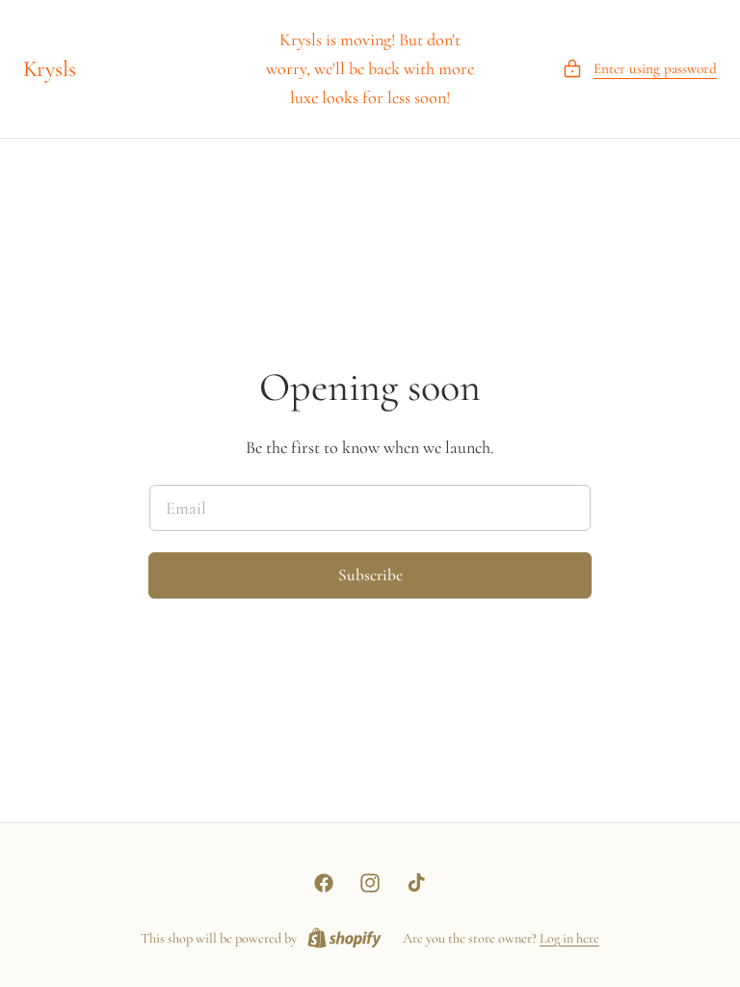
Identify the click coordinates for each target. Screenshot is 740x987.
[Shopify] (344, 938)
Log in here (569, 938)
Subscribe (370, 575)
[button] (639, 69)
